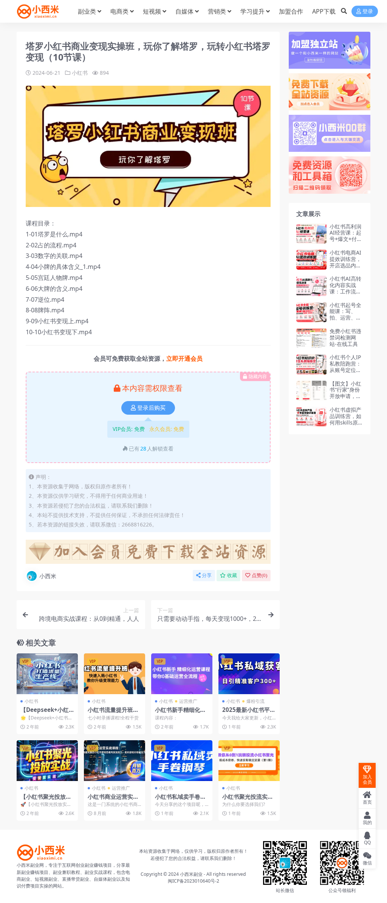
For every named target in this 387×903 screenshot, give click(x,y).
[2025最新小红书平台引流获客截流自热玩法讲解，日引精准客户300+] (249, 673)
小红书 (80, 72)
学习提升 (252, 11)
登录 (367, 11)
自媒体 (184, 11)
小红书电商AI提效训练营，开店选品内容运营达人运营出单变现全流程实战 (345, 268)
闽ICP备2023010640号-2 (193, 881)
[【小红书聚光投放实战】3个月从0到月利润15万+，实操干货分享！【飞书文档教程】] (47, 760)
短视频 (152, 11)
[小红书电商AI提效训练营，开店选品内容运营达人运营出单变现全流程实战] (311, 260)
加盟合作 (291, 11)
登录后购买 (151, 408)
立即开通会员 (184, 358)
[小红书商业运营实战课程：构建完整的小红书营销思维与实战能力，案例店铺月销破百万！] (114, 760)
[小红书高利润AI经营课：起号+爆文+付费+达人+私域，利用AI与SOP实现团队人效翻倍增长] (311, 234)
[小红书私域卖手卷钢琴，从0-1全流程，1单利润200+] (181, 760)
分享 (207, 575)
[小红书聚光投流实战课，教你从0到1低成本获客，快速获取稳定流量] (249, 760)
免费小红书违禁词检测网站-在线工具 (345, 337)
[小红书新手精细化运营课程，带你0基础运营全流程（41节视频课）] (181, 673)
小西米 (47, 576)
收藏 (232, 575)
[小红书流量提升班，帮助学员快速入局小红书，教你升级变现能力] (114, 673)
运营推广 (188, 701)
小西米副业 (191, 874)
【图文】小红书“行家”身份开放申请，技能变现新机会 (345, 393)
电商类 (119, 11)
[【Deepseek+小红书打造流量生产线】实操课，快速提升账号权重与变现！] (47, 673)
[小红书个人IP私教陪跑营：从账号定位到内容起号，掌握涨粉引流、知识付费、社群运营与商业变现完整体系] (311, 364)
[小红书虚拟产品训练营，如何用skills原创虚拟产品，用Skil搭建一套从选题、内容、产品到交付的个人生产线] (311, 417)
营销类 (217, 11)
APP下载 (324, 11)
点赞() (259, 575)
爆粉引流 (255, 701)
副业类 (87, 11)
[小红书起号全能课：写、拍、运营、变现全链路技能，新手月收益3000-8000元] (311, 312)
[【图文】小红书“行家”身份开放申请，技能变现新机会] (311, 391)
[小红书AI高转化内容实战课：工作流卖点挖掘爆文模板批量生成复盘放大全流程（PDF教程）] (311, 286)
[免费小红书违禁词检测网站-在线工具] (311, 338)
